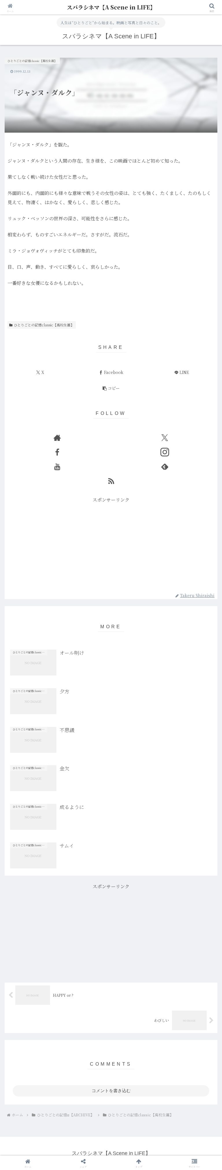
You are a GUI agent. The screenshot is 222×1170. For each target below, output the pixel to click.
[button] (110, 388)
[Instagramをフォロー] (164, 452)
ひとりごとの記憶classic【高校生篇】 (44, 324)
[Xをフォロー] (164, 437)
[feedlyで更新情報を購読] (164, 466)
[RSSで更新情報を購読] (111, 481)
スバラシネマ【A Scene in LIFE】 (111, 7)
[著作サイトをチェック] (57, 437)
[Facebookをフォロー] (57, 452)
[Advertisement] (111, 544)
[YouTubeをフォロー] (57, 466)
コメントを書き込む (111, 1090)
